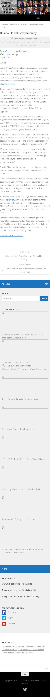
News (31, 24)
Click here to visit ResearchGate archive (17, 652)
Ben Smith (7, 51)
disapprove (26, 95)
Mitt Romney (22, 24)
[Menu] (46, 669)
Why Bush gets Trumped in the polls (17, 584)
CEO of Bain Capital (16, 200)
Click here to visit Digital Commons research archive (23, 649)
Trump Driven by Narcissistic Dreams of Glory (20, 596)
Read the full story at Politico (11, 235)
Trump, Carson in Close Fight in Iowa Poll (19, 590)
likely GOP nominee (7, 84)
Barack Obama (8, 24)
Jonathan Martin (21, 51)
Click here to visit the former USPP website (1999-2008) (23, 646)
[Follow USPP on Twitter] (46, 283)
